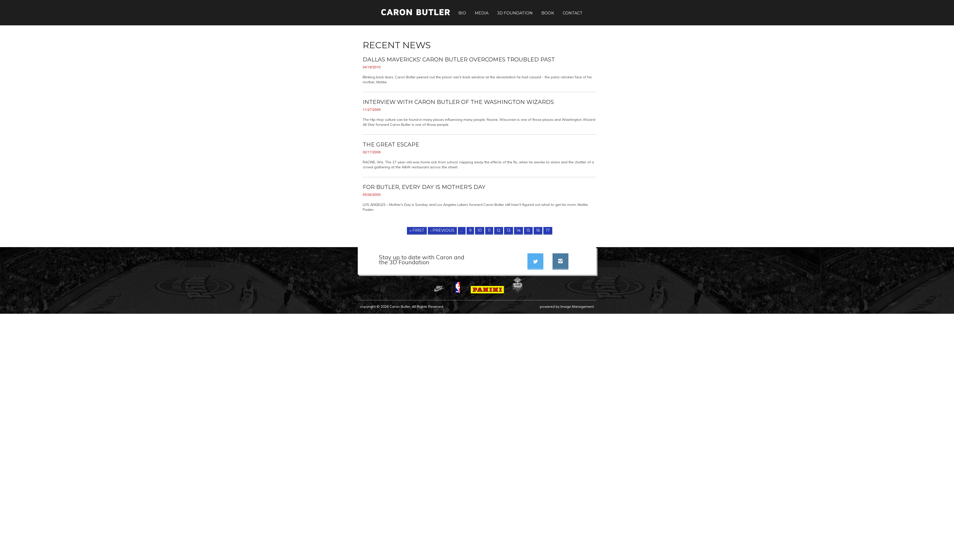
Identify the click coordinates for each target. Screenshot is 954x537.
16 (538, 230)
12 (499, 230)
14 (518, 230)
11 (489, 230)
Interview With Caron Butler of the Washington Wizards (458, 102)
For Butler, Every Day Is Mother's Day (424, 187)
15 (528, 230)
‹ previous (442, 230)
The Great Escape (391, 144)
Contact (573, 13)
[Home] (405, 17)
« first (416, 230)
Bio (462, 13)
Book (547, 13)
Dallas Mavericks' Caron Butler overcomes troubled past (459, 59)
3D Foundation (515, 13)
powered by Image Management (567, 306)
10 (479, 230)
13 (509, 230)
